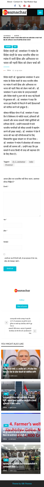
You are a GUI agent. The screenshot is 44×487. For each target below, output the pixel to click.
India (31, 162)
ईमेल (5, 231)
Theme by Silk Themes (22, 484)
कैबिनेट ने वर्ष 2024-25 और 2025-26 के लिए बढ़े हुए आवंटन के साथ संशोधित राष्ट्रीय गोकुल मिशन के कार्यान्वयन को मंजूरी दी (20, 432)
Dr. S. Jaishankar (19, 162)
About (9, 2)
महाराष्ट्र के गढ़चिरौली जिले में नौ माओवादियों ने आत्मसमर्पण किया (20, 465)
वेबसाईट (6, 242)
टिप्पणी (6, 187)
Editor (9, 70)
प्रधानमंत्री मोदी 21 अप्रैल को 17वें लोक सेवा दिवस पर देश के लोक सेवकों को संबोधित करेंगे (20, 370)
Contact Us (18, 2)
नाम (5, 220)
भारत (15, 46)
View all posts (22, 306)
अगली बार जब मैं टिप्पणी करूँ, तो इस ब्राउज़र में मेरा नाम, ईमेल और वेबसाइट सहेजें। (20, 259)
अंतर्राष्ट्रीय (16, 35)
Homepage (7, 35)
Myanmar (9, 165)
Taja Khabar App (30, 2)
